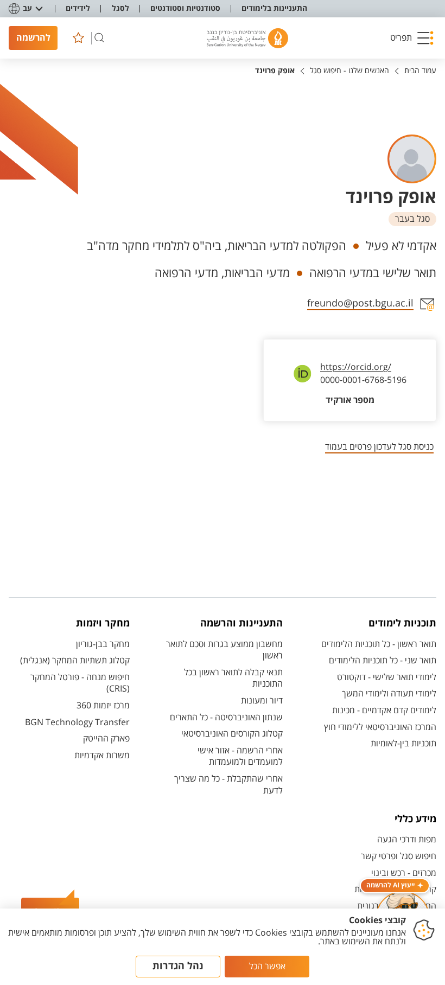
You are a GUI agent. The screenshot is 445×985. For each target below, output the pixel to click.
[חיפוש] (99, 38)
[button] (411, 38)
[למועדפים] (78, 38)
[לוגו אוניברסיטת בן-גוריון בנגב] (247, 38)
